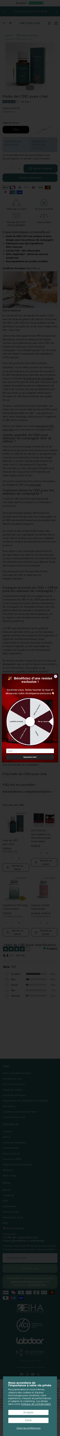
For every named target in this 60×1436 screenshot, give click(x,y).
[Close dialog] (55, 676)
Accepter (28, 1412)
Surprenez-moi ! (30, 757)
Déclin (28, 1420)
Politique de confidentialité (36, 1404)
